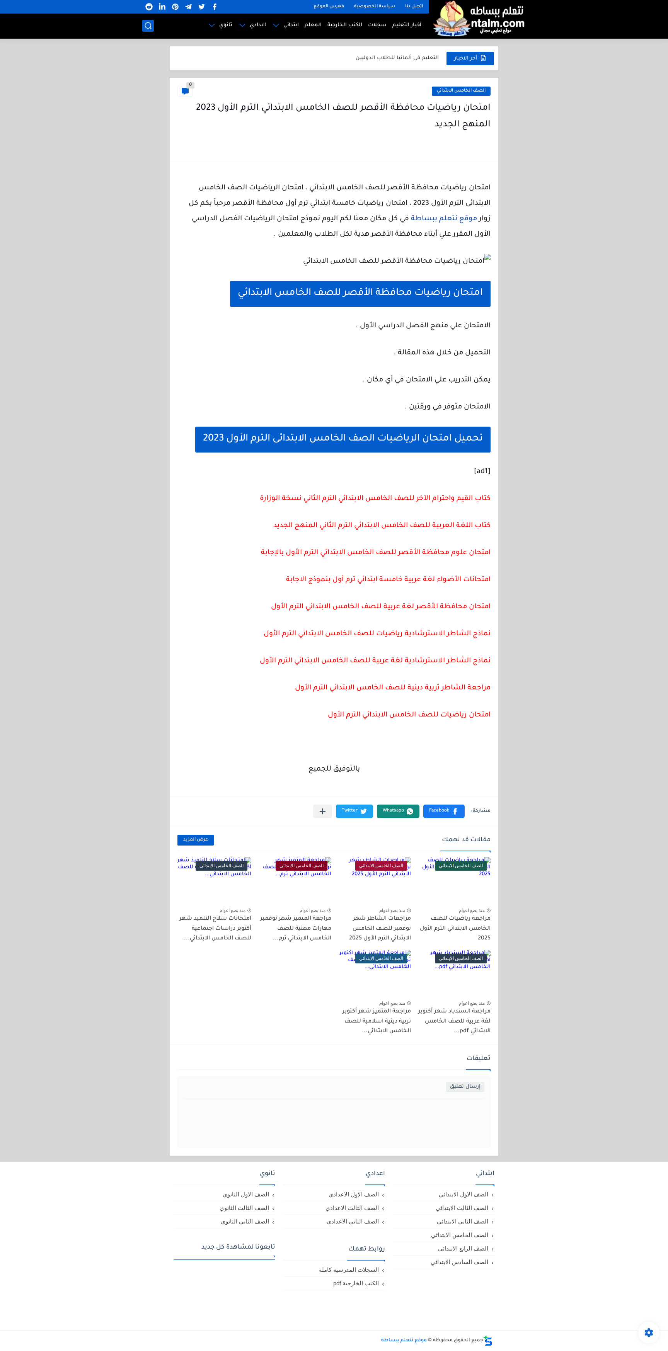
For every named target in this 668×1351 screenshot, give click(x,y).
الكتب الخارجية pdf (356, 1283)
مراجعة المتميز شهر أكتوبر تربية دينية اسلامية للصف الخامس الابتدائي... (377, 1022)
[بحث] (148, 26)
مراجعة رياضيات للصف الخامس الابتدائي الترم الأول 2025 (455, 929)
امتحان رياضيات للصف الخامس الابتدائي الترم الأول (409, 715)
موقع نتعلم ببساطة (444, 219)
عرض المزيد (195, 839)
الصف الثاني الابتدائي (462, 1221)
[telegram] (188, 7)
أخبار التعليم (406, 25)
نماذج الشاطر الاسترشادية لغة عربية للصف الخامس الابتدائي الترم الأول (375, 661)
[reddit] (148, 7)
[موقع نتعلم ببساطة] (477, 18)
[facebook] (214, 7)
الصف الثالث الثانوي (244, 1208)
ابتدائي (291, 25)
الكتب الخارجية (344, 25)
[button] (444, 811)
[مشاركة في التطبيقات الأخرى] (322, 811)
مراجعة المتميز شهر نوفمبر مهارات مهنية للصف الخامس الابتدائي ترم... (295, 929)
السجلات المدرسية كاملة (349, 1269)
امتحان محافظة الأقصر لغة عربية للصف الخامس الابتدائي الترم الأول (381, 607)
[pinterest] (175, 7)
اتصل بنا (414, 6)
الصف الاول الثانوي (246, 1194)
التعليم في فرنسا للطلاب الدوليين (397, 58)
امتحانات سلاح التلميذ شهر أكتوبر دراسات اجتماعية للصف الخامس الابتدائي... (215, 929)
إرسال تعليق (465, 1087)
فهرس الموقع (329, 6)
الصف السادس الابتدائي (459, 1262)
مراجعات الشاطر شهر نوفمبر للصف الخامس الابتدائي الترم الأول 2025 (380, 929)
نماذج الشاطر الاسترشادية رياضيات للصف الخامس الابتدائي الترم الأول (377, 634)
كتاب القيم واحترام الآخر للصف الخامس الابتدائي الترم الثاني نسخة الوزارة (375, 499)
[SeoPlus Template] (487, 1341)
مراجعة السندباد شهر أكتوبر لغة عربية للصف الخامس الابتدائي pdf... (454, 1022)
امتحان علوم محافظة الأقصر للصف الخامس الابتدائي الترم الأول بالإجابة (376, 553)
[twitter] (201, 7)
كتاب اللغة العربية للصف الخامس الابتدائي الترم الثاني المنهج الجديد (382, 526)
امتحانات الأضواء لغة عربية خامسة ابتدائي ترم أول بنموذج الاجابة (388, 580)
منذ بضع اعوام (472, 910)
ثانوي (225, 25)
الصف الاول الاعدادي (354, 1194)
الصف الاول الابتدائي (463, 1194)
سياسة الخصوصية (374, 6)
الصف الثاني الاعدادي (353, 1221)
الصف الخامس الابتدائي (461, 91)
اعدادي (258, 25)
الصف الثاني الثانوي (245, 1221)
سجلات (377, 25)
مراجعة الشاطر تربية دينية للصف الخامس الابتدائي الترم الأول (393, 688)
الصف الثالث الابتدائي (462, 1208)
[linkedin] (162, 7)
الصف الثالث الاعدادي (352, 1208)
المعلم (313, 25)
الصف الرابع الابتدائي (463, 1248)
